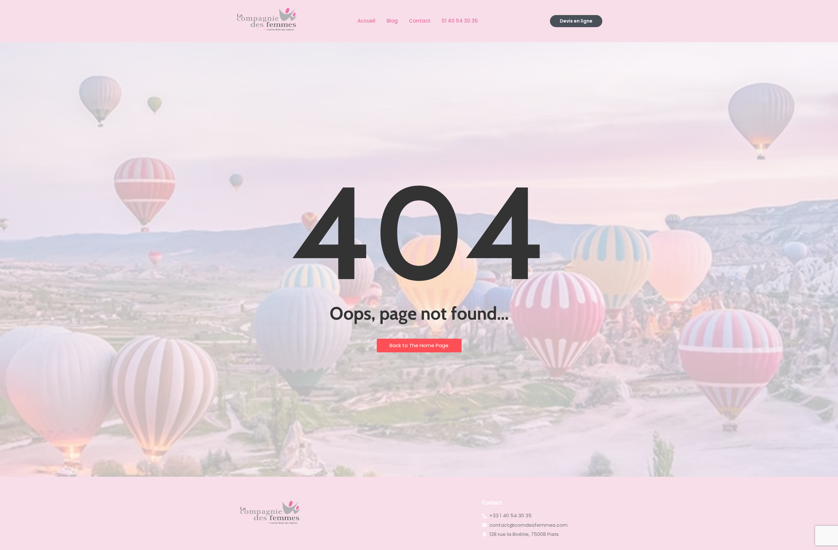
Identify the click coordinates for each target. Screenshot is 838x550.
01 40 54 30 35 (460, 20)
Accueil (366, 20)
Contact (419, 20)
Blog (392, 20)
